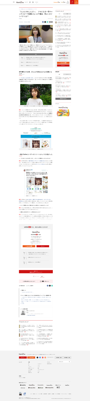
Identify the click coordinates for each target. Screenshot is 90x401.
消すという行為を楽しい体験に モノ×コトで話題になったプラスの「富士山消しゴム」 (35, 299)
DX (28, 363)
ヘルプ (31, 393)
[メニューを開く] (14, 2)
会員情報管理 (45, 393)
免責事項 (49, 393)
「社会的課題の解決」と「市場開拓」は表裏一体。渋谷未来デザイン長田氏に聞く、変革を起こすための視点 (45, 335)
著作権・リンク (35, 393)
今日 (59, 13)
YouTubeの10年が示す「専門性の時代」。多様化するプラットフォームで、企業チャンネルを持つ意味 (28, 339)
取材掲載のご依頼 (67, 357)
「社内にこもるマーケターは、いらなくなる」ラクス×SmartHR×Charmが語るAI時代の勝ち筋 (45, 326)
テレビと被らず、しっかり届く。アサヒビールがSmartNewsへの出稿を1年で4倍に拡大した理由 (28, 326)
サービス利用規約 (57, 393)
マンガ (39, 365)
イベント (36, 2)
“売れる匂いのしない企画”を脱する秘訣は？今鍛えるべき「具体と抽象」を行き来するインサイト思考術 (45, 342)
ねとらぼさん (29, 199)
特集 (33, 2)
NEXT (42, 276)
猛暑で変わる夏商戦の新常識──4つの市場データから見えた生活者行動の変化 (45, 339)
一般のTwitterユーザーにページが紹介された (36, 160)
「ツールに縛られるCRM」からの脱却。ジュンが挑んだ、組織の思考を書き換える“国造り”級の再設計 (28, 343)
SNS (38, 372)
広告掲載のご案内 (59, 357)
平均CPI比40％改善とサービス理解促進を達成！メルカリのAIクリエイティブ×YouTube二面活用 (45, 330)
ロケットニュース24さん (40, 164)
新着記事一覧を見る (63, 98)
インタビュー (39, 363)
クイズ (39, 366)
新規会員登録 (29, 246)
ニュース (26, 2)
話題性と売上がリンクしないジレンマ (32, 62)
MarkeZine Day (49, 363)
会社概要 (53, 393)
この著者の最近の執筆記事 (30, 315)
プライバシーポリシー (64, 393)
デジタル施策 (30, 369)
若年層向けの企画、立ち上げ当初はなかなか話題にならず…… (36, 57)
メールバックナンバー (36, 243)
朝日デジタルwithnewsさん (38, 199)
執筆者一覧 (29, 372)
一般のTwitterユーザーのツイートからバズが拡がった (35, 58)
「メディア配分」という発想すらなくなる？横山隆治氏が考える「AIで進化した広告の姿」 (27, 330)
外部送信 (70, 393)
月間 (67, 13)
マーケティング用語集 (22, 377)
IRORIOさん (21, 201)
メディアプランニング (41, 369)
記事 (30, 2)
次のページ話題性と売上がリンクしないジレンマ (36, 272)
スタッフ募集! (40, 393)
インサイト (29, 366)
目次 (36, 54)
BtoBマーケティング (31, 368)
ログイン (43, 246)
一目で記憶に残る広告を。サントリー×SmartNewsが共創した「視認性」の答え (27, 334)
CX (28, 365)
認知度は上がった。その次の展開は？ (32, 65)
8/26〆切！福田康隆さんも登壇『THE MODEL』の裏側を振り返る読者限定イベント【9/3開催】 (63, 78)
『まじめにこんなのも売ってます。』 (28, 77)
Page (22, 62)
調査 (38, 368)
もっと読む (22, 303)
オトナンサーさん (47, 199)
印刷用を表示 (22, 285)
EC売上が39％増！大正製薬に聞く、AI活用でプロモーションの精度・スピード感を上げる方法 (63, 86)
